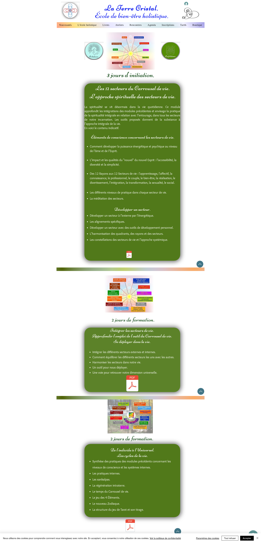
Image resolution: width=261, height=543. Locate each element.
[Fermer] (257, 538)
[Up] (200, 264)
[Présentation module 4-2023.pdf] (132, 384)
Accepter (247, 538)
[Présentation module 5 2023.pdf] (130, 526)
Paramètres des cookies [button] (207, 538)
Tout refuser (230, 538)
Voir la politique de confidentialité (165, 538)
